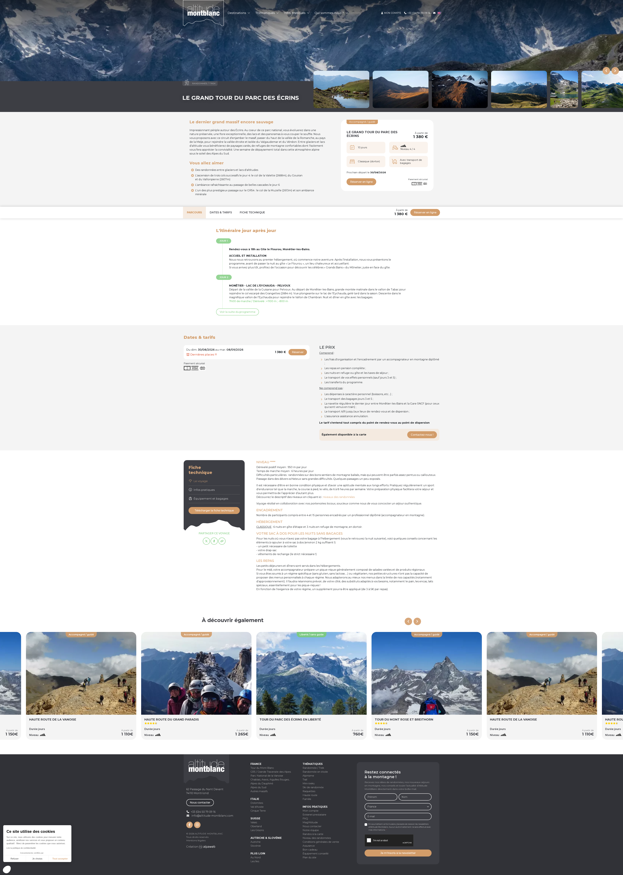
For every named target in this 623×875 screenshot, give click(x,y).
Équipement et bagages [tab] (210, 498)
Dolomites (256, 802)
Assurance (309, 845)
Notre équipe (311, 830)
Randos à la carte (313, 834)
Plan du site (309, 857)
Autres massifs (259, 791)
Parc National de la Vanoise (266, 775)
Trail (305, 779)
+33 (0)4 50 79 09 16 (418, 13)
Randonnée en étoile (315, 771)
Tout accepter (60, 858)
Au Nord (255, 857)
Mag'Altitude (310, 822)
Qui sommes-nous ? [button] (330, 13)
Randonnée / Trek (313, 767)
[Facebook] (214, 541)
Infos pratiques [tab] (204, 489)
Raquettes (309, 791)
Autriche (255, 841)
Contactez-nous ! (422, 434)
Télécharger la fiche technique (214, 510)
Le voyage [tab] (200, 481)
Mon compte (392, 13)
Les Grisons (257, 830)
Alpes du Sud (258, 787)
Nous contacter (200, 802)
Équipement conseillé (316, 853)
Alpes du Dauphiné (261, 783)
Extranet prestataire (314, 814)
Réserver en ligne (361, 181)
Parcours (194, 212)
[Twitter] (206, 541)
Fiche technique (252, 212)
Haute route (310, 795)
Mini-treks (308, 783)
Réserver (298, 352)
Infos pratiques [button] (295, 13)
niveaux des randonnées (339, 497)
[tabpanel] (347, 529)
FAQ (305, 818)
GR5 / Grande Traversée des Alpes (270, 771)
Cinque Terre (258, 810)
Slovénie (255, 845)
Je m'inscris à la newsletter (398, 853)
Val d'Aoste (257, 806)
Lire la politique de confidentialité (21, 848)
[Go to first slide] (417, 621)
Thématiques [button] (265, 13)
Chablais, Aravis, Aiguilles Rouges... (270, 779)
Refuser (15, 858)
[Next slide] (615, 70)
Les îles (254, 861)
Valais (253, 822)
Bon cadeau (310, 849)
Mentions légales (196, 840)
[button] (7, 869)
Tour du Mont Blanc (262, 767)
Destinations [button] (237, 13)
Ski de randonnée (313, 787)
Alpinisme (308, 775)
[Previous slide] (606, 70)
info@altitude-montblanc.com (212, 815)
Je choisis (37, 858)
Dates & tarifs (221, 212)
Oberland (256, 826)
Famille (307, 799)
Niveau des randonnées (317, 837)
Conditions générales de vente (321, 841)
